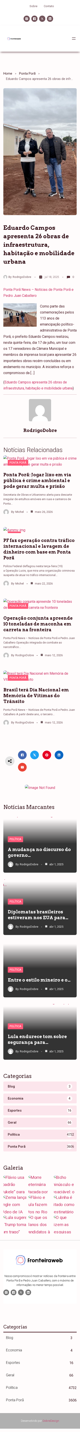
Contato (49, 6)
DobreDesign (51, 1420)
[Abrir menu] (73, 38)
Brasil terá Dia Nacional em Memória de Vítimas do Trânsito (36, 695)
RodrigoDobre (22, 277)
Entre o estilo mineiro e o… (39, 980)
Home (7, 73)
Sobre (33, 6)
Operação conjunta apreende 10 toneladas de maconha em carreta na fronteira (38, 623)
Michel (19, 511)
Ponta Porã (27, 73)
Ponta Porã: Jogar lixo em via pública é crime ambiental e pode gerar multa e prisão (37, 480)
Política (15, 839)
